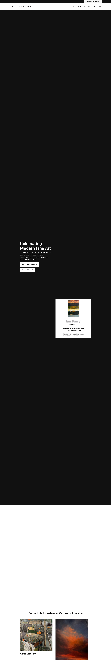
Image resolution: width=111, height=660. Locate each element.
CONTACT (87, 6)
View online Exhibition (93, 1)
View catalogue (27, 270)
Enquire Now (97, 6)
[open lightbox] (36, 635)
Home (73, 6)
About (79, 6)
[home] (20, 5)
